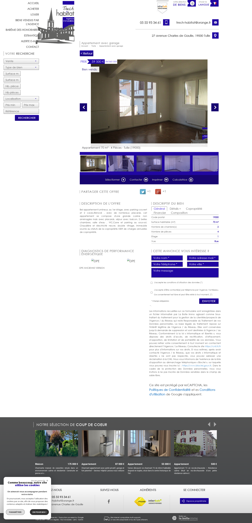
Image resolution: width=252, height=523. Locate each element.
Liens (75, 520)
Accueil (33, 3)
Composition (179, 212)
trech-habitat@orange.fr (193, 22)
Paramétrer (15, 512)
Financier (160, 212)
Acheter (33, 8)
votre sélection (180, 3)
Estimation (31, 35)
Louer (35, 14)
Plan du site (40, 520)
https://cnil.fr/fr (213, 346)
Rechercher (27, 117)
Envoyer (209, 301)
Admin (80, 520)
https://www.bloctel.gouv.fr (196, 365)
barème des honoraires (22, 29)
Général (159, 208)
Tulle (93, 46)
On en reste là (38, 480)
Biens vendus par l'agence (27, 22)
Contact (32, 46)
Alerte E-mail (30, 41)
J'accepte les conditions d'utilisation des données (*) (178, 282)
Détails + (175, 208)
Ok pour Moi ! (39, 512)
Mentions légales (52, 520)
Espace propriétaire (196, 501)
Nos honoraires (66, 520)
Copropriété (194, 208)
